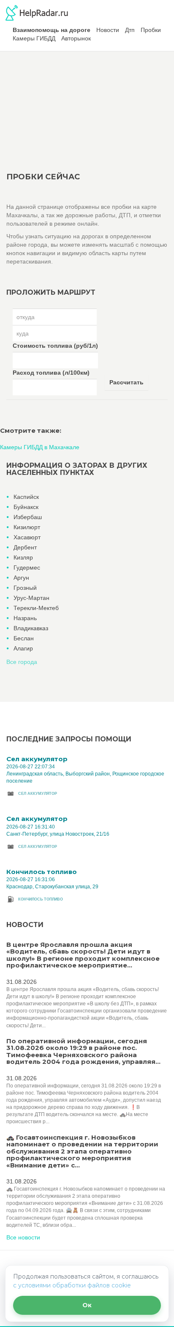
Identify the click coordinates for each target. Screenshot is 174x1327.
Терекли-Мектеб (36, 608)
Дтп (130, 30)
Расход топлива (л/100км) (51, 372)
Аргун (21, 577)
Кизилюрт (27, 527)
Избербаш (28, 517)
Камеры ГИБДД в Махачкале (39, 447)
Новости (107, 30)
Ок (87, 1305)
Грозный (25, 587)
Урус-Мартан (31, 597)
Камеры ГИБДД (34, 38)
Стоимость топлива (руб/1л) (55, 345)
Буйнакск (26, 507)
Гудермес (27, 567)
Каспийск (26, 496)
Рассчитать (126, 382)
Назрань (25, 618)
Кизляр (23, 557)
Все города (21, 661)
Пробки (151, 30)
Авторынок (76, 38)
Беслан (24, 638)
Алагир (23, 648)
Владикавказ (31, 628)
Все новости (23, 1237)
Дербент (25, 547)
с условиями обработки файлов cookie (72, 1285)
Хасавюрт (27, 537)
